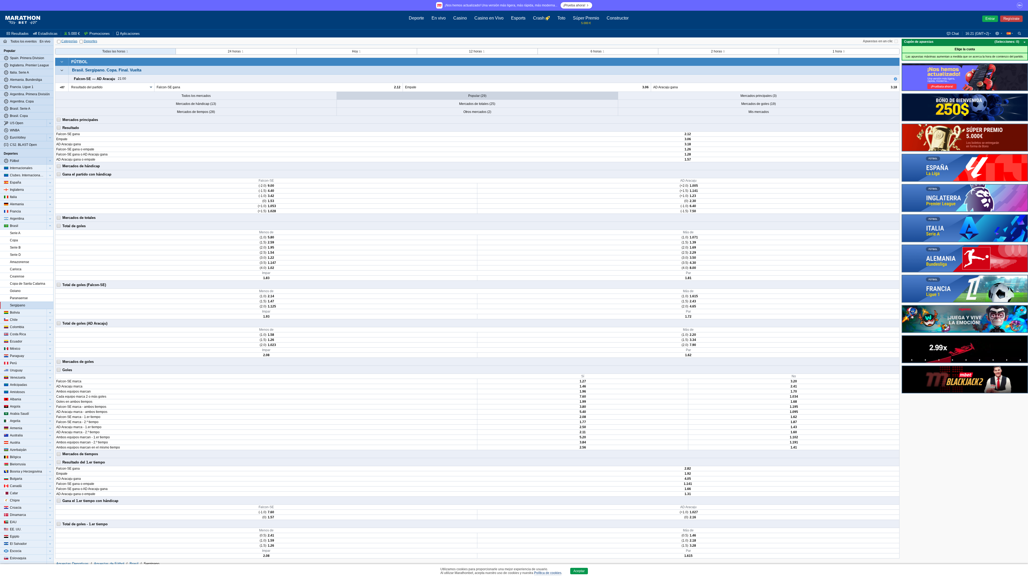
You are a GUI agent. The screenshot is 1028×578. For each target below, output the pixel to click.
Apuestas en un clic (878, 41)
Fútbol (79, 61)
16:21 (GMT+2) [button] (977, 34)
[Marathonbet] (22, 20)
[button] (998, 33)
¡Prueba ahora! (574, 5)
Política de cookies (547, 573)
